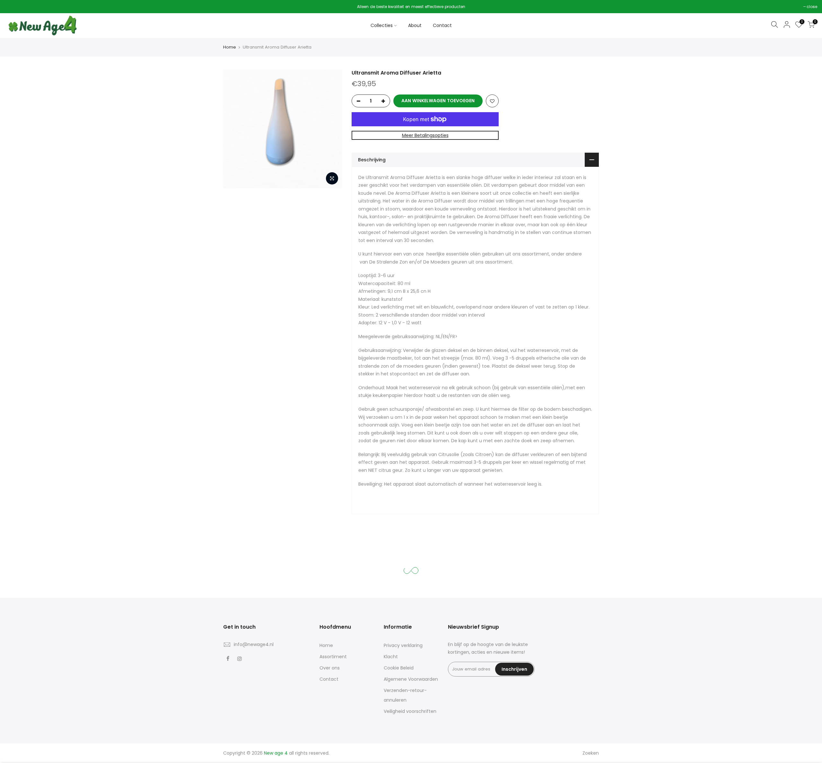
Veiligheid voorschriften (410, 711)
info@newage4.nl (254, 644)
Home (229, 47)
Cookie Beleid (399, 668)
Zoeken (590, 753)
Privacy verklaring (403, 645)
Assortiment (333, 656)
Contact (442, 25)
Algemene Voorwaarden (411, 679)
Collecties (382, 25)
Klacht (391, 656)
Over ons (329, 668)
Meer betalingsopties (425, 135)
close (13, 6)
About (415, 25)
